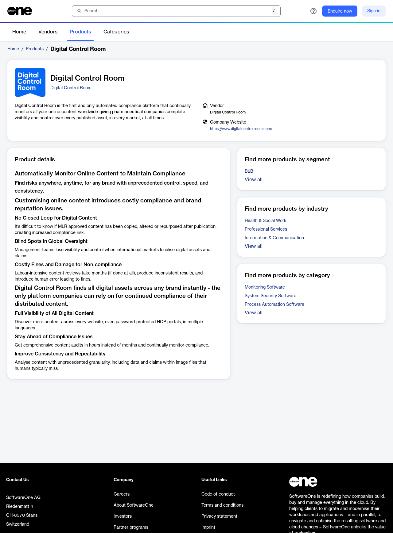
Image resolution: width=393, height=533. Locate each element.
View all (254, 179)
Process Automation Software (274, 304)
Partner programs (131, 527)
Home (19, 31)
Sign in (373, 11)
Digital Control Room (70, 88)
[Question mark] (313, 11)
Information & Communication (274, 238)
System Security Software (270, 296)
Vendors (47, 31)
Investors (123, 516)
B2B (249, 171)
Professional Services (266, 229)
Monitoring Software (265, 287)
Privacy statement (219, 516)
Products (80, 31)
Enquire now (340, 11)
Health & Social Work (265, 221)
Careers (122, 494)
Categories (116, 31)
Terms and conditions (222, 505)
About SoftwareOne (134, 505)
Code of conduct (218, 494)
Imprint (208, 527)
